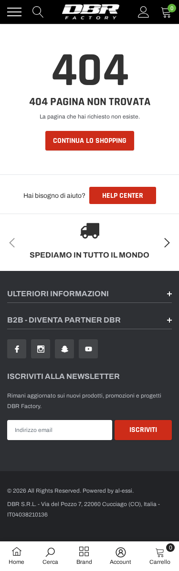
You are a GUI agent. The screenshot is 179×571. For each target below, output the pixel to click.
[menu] (14, 12)
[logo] (90, 12)
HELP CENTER (122, 196)
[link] (16, 348)
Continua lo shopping (89, 141)
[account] (143, 12)
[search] (38, 12)
